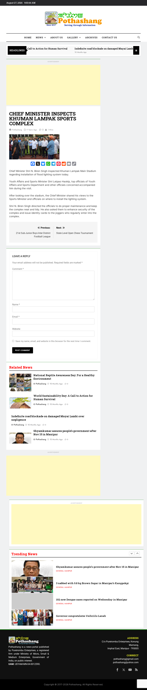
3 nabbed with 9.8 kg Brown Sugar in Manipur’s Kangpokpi (92, 583)
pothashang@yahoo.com (126, 662)
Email (16, 316)
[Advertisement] (53, 85)
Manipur (68, 571)
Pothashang (17, 129)
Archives (91, 37)
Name (16, 304)
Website (16, 329)
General (60, 571)
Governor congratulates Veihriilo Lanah (81, 615)
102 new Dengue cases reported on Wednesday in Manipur (91, 599)
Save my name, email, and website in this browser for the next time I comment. (53, 341)
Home (27, 37)
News (39, 37)
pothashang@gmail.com (126, 659)
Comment (18, 269)
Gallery (72, 37)
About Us (56, 37)
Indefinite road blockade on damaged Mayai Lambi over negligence (103, 48)
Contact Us (109, 37)
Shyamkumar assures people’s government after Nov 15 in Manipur (97, 566)
